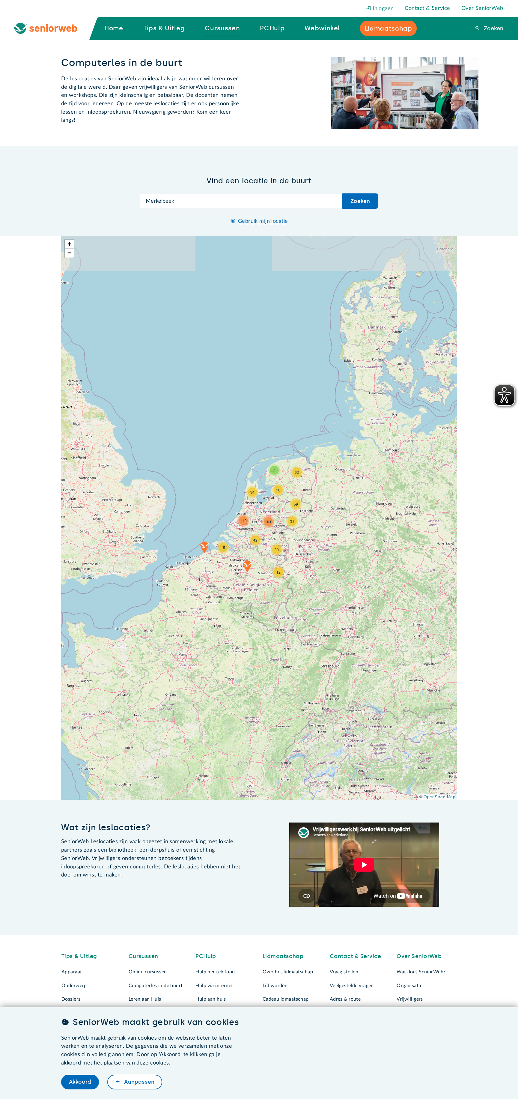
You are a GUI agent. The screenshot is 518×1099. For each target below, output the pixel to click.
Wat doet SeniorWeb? (421, 971)
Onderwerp (74, 985)
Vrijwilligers (410, 999)
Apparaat (71, 971)
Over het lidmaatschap (288, 971)
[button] (247, 566)
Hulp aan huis (210, 999)
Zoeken (492, 28)
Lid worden (275, 985)
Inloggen (382, 8)
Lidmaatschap (283, 956)
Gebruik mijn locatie (263, 221)
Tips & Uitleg (79, 956)
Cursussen (143, 956)
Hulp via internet (214, 985)
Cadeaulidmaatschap (286, 999)
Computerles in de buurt (156, 985)
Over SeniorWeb (482, 8)
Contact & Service (427, 8)
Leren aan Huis (145, 999)
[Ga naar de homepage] (50, 28)
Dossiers (70, 999)
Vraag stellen (344, 971)
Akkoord (80, 1082)
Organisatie (409, 985)
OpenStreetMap (439, 796)
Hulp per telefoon (215, 971)
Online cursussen (148, 971)
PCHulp (205, 956)
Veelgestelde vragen (352, 985)
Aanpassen (138, 1082)
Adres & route (345, 999)
